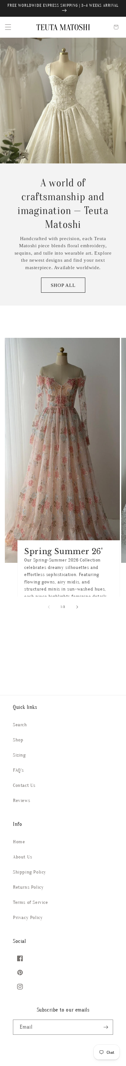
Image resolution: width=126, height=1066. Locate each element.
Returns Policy (28, 887)
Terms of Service (30, 902)
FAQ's (18, 770)
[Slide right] (77, 607)
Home (19, 842)
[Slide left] (49, 607)
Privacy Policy (28, 917)
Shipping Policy (29, 872)
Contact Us (24, 785)
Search (20, 725)
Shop (18, 740)
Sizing (19, 755)
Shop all (63, 285)
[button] (8, 27)
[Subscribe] (106, 1027)
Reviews (21, 800)
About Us (22, 857)
